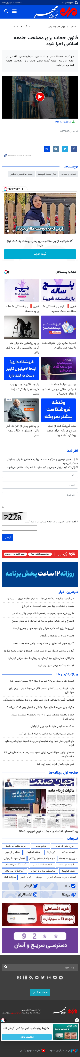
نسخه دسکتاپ (40, 992)
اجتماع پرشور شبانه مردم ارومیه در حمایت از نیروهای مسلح (43, 621)
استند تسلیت (33, 852)
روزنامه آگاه (10, 877)
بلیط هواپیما (68, 871)
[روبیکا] (37, 978)
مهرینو (39, 877)
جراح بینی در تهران (64, 846)
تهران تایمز (25, 877)
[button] (40, 96)
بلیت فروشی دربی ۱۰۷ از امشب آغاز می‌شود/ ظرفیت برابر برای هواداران (41, 691)
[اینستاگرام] (48, 978)
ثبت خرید (40, 254)
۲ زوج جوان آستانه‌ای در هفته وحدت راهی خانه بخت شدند (43, 643)
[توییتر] (43, 978)
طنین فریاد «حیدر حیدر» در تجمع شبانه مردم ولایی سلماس (43, 614)
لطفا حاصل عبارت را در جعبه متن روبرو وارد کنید (51, 522)
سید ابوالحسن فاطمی (21, 174)
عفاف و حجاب (68, 174)
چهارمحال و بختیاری (56, 26)
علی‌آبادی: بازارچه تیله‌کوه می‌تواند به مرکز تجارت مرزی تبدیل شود (40, 599)
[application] (40, 97)
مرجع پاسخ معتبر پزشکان (42, 858)
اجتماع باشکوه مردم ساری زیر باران (56, 666)
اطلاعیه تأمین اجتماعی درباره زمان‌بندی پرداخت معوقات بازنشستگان (38, 700)
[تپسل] (5, 189)
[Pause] (8, 230)
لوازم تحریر (40, 846)
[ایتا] (19, 978)
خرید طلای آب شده (16, 846)
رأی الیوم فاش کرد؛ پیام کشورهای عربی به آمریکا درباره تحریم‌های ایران (39, 743)
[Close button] (77, 1020)
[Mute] (13, 230)
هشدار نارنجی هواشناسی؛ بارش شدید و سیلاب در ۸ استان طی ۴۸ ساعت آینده (39, 755)
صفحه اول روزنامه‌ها (63, 772)
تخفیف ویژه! (27, 1037)
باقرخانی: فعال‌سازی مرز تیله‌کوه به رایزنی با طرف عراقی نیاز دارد (41, 658)
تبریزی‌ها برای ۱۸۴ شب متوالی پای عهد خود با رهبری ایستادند (42, 628)
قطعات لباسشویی (42, 865)
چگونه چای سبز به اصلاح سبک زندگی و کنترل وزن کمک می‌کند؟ (40, 707)
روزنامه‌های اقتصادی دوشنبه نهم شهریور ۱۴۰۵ (48, 831)
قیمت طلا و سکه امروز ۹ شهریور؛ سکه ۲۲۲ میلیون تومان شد (42, 681)
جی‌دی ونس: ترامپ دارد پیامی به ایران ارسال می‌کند (46, 734)
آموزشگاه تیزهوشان (15, 865)
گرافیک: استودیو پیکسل (31, 1050)
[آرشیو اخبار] (24, 978)
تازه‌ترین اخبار (68, 592)
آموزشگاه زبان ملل (14, 871)
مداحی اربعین (12, 852)
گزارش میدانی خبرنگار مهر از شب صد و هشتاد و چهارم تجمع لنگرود (39, 651)
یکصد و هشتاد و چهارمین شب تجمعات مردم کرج (48, 606)
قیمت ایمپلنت (66, 865)
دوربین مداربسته (68, 858)
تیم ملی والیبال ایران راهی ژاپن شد (55, 764)
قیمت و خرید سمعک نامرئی (61, 877)
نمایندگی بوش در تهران (43, 871)
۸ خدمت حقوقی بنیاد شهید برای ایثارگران (52, 726)
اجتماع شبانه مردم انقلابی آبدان (57, 636)
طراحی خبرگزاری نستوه (60, 1050)
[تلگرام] (61, 978)
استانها (73, 26)
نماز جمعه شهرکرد (47, 174)
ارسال (8, 537)
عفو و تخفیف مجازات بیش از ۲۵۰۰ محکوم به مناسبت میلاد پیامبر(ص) (42, 717)
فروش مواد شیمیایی (14, 858)
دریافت (63, 122)
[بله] (54, 978)
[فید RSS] (31, 978)
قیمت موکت (68, 852)
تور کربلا (51, 852)
